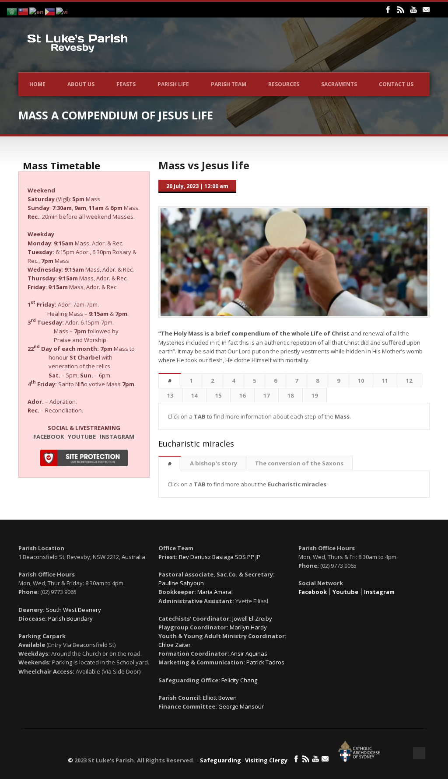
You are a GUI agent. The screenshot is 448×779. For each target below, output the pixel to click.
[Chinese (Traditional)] (23, 11)
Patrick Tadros (265, 662)
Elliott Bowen (220, 698)
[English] (37, 11)
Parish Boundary (70, 618)
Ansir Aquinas (249, 653)
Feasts (126, 84)
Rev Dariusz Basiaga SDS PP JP (219, 557)
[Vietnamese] (62, 11)
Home (37, 84)
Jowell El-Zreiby (252, 618)
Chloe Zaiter (174, 645)
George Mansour (241, 706)
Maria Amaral (215, 592)
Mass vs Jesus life (203, 165)
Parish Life (173, 84)
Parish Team (228, 84)
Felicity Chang (239, 680)
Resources (283, 84)
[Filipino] (50, 11)
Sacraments (339, 84)
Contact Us (396, 84)
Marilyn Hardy (248, 627)
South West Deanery (73, 610)
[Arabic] (12, 11)
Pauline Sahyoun (181, 583)
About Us (80, 84)
